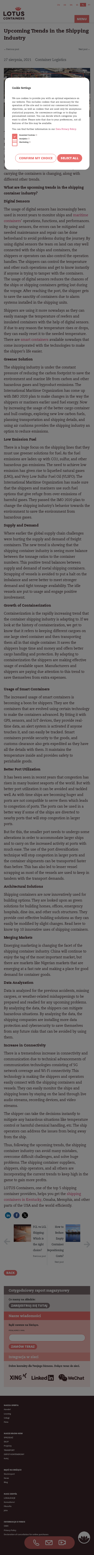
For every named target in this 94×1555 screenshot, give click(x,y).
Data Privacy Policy (66, 129)
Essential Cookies (27, 135)
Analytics (23, 138)
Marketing (24, 142)
